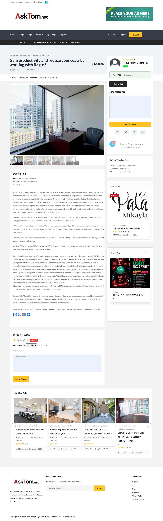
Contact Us (39, 35)
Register (63, 35)
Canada (138, 147)
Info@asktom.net (68, 516)
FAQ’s (29, 35)
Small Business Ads (119, 225)
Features (13, 78)
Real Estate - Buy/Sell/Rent (20, 55)
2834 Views (22, 449)
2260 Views (90, 449)
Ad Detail (23, 42)
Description (23, 78)
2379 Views (56, 449)
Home (12, 35)
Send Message (130, 124)
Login (54, 35)
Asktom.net (29, 516)
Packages (28, 2)
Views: (31, 69)
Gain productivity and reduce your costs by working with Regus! (57, 42)
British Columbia (127, 147)
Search (12, 2)
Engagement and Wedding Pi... (128, 228)
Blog (47, 35)
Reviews (42, 78)
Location (33, 78)
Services (116, 292)
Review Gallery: (19, 345)
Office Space (20, 426)
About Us (19, 2)
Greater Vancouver (136, 144)
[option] (130, 215)
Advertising (136, 492)
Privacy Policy (137, 496)
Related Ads (53, 78)
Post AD (136, 35)
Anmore (123, 144)
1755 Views (124, 453)
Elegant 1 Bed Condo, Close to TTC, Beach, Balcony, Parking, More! (131, 436)
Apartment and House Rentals (127, 426)
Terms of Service (138, 499)
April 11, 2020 (17, 69)
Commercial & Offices (40, 55)
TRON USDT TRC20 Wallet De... (129, 295)
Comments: (18, 351)
